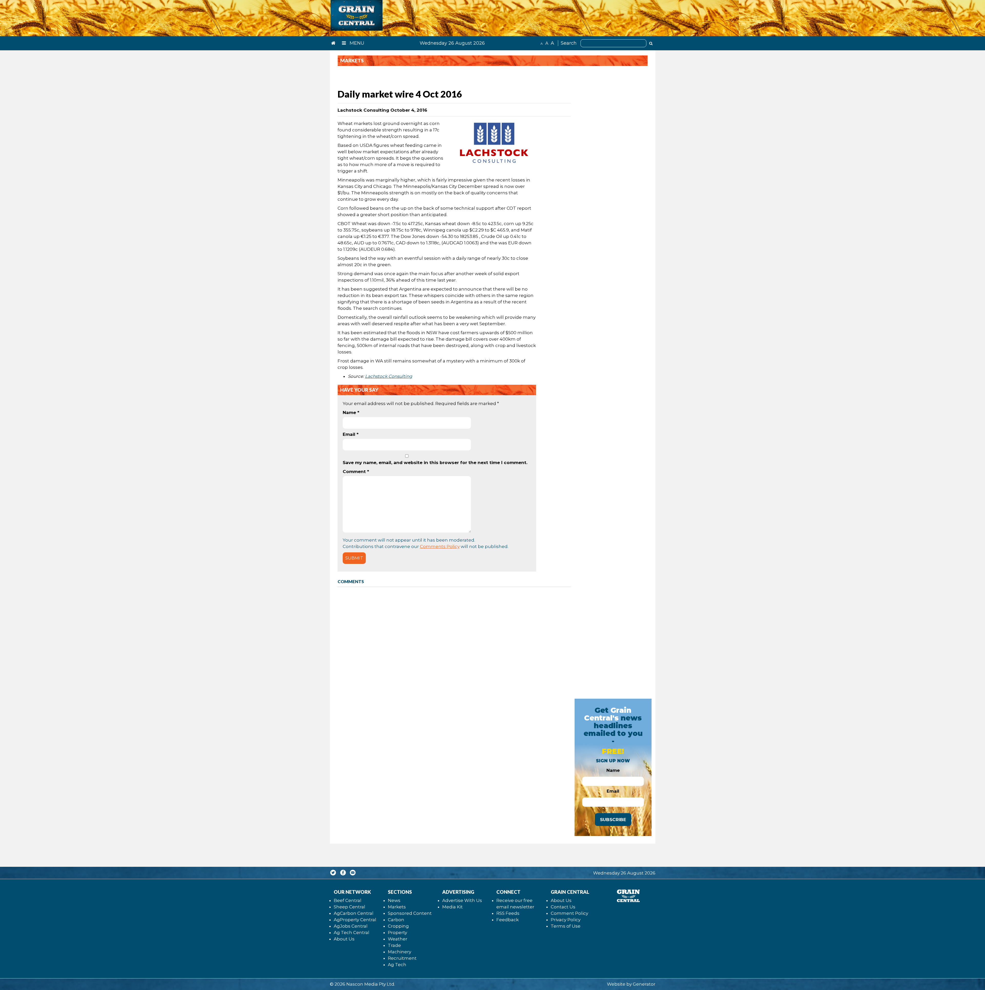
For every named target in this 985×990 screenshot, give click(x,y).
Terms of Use (565, 926)
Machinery (399, 951)
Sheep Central (349, 906)
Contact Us (563, 906)
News (394, 900)
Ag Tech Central (351, 932)
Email (351, 434)
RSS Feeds (507, 913)
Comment (356, 471)
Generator (644, 984)
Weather (397, 938)
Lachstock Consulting (388, 376)
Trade (394, 945)
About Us (344, 938)
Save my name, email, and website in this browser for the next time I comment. (435, 462)
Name (351, 412)
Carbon (396, 919)
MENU (356, 43)
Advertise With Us (462, 900)
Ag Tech (397, 964)
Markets (397, 906)
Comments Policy (440, 546)
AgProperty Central (355, 919)
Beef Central (347, 900)
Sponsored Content (410, 913)
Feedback (507, 919)
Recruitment (402, 958)
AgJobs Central (351, 926)
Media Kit (452, 906)
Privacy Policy (565, 919)
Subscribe (613, 819)
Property (397, 932)
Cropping (398, 926)
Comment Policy (569, 913)
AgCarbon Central (353, 913)
